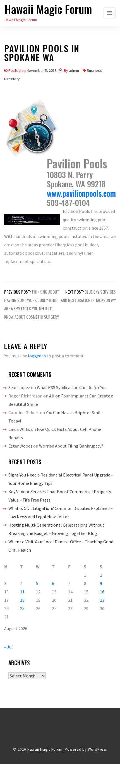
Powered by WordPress (86, 749)
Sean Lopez (19, 387)
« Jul (8, 647)
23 (102, 600)
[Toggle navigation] (110, 13)
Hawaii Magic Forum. (45, 749)
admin (74, 70)
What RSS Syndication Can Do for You (72, 387)
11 (22, 592)
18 (22, 600)
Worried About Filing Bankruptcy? (71, 446)
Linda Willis (19, 429)
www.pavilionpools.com (81, 193)
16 (102, 592)
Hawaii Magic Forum (48, 9)
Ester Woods (20, 446)
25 (22, 608)
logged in (37, 355)
